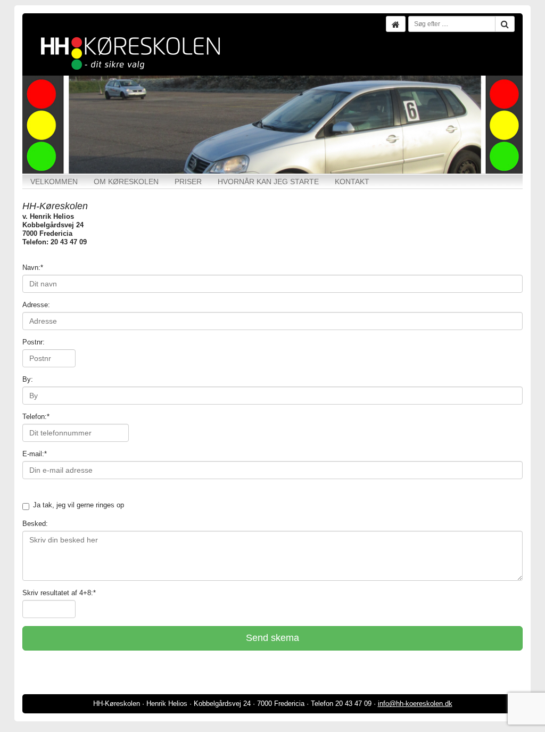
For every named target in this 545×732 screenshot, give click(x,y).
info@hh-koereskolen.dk (415, 704)
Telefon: (35, 417)
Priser (188, 181)
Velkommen (54, 181)
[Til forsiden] (396, 24)
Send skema (272, 637)
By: (27, 379)
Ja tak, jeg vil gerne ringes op (78, 505)
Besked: (35, 524)
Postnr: (33, 342)
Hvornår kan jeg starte (268, 181)
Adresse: (36, 305)
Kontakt (352, 181)
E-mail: (34, 454)
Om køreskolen (126, 181)
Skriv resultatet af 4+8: (59, 593)
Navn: (32, 268)
